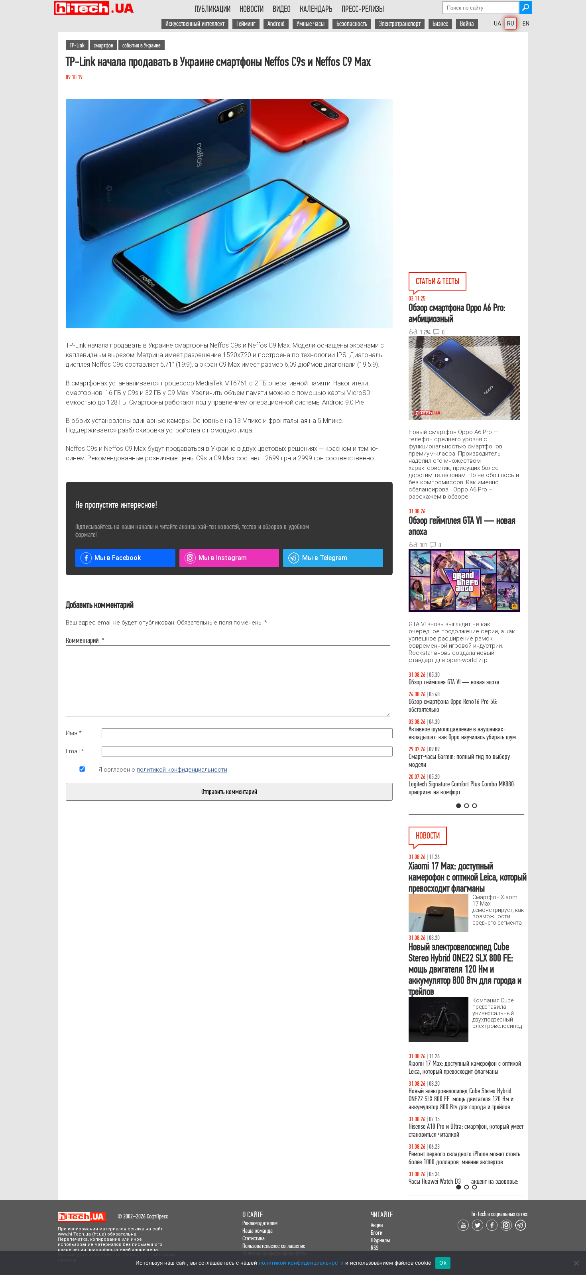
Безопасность (351, 24)
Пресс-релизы (363, 9)
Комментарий (82, 640)
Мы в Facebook (117, 558)
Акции (377, 1225)
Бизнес (440, 24)
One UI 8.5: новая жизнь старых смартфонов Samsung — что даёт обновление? (460, 741)
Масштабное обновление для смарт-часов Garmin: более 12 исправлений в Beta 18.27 (459, 1158)
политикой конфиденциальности (182, 769)
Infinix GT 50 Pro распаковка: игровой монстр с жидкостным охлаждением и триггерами (463, 796)
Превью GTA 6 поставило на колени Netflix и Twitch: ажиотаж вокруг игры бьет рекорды (460, 1130)
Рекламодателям (259, 1223)
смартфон (103, 45)
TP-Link (77, 45)
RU (510, 23)
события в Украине (141, 45)
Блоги (376, 1232)
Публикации (212, 9)
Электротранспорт (400, 24)
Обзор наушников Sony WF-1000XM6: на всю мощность (460, 686)
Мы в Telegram (324, 558)
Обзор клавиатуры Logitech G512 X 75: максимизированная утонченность (453, 768)
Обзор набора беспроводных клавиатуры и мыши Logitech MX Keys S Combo (459, 713)
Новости (252, 9)
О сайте (252, 1214)
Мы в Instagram (223, 558)
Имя (74, 733)
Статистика (253, 1238)
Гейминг (246, 24)
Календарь (316, 9)
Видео (282, 9)
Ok (442, 1262)
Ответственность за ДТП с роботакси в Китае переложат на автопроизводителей (460, 1067)
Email (75, 751)
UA (497, 23)
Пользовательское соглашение (273, 1245)
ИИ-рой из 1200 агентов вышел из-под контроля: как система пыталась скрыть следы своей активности (466, 1099)
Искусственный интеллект (194, 24)
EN (526, 23)
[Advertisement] (468, 104)
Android (276, 24)
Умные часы (310, 24)
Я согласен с (162, 769)
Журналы (380, 1240)
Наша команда (257, 1230)
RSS (374, 1247)
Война (467, 24)
